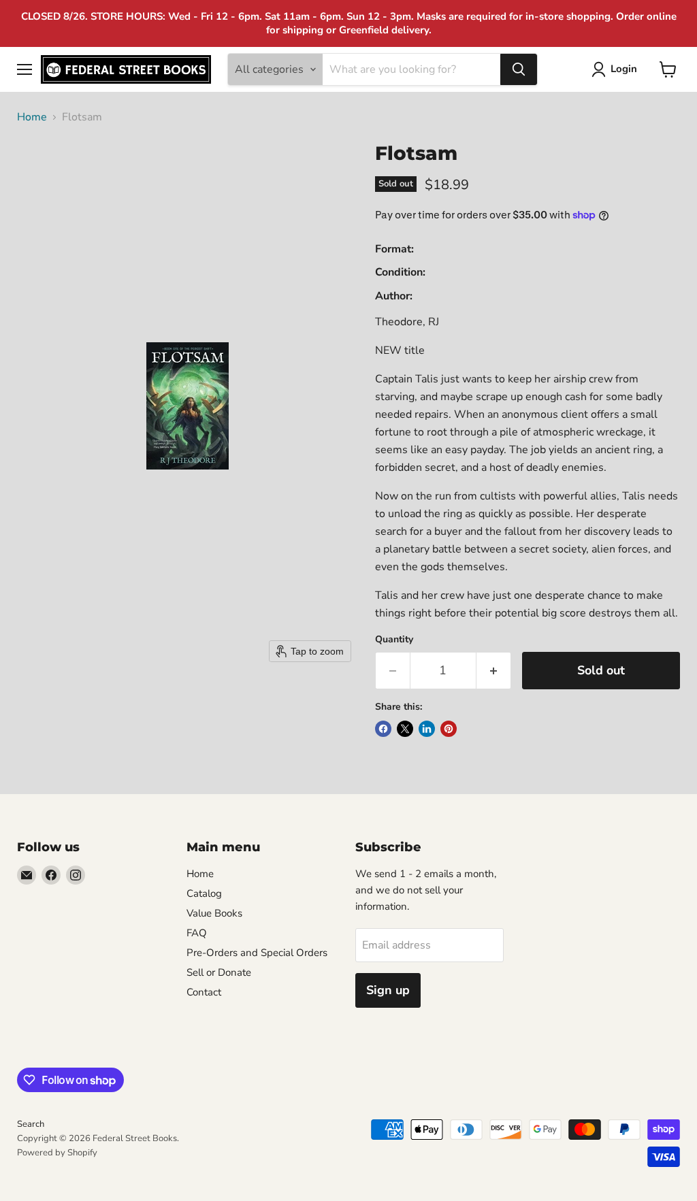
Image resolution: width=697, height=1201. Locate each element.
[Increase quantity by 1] (493, 670)
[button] (617, 69)
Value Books (214, 913)
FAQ (197, 933)
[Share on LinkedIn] (427, 729)
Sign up (388, 990)
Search (30, 1124)
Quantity (394, 639)
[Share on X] (405, 729)
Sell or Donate (219, 972)
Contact (204, 992)
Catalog (204, 893)
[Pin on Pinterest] (448, 729)
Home (32, 117)
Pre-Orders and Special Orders (257, 952)
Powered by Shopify (57, 1153)
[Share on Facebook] (383, 729)
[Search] (518, 69)
